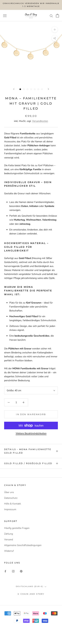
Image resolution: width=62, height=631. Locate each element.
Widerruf (9, 551)
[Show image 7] (42, 89)
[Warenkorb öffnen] (57, 15)
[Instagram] (13, 571)
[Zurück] (13, 89)
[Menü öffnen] (5, 15)
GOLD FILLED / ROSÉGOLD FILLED (28, 463)
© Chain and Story (31, 594)
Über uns (9, 492)
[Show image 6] (38, 89)
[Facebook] (5, 571)
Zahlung (8, 533)
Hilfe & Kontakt (12, 503)
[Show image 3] (27, 89)
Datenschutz (10, 498)
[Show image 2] (24, 89)
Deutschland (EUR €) (29, 586)
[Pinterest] (21, 571)
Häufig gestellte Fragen (16, 528)
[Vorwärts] (48, 89)
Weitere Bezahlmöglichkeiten (31, 433)
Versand (8, 539)
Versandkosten (40, 121)
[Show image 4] (31, 89)
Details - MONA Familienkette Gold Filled (27, 451)
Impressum (10, 509)
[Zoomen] (55, 29)
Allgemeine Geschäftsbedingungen (23, 545)
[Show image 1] (20, 89)
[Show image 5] (34, 89)
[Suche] (51, 15)
